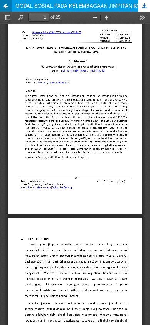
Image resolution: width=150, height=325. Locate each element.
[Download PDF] (144, 6)
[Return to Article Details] (6, 6)
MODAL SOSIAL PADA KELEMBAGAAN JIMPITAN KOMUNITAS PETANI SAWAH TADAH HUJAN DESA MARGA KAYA (82, 5)
